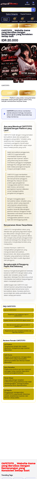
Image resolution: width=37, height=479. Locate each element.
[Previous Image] (1, 62)
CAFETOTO (5, 98)
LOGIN (9, 25)
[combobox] (17, 10)
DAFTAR (28, 25)
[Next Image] (35, 62)
